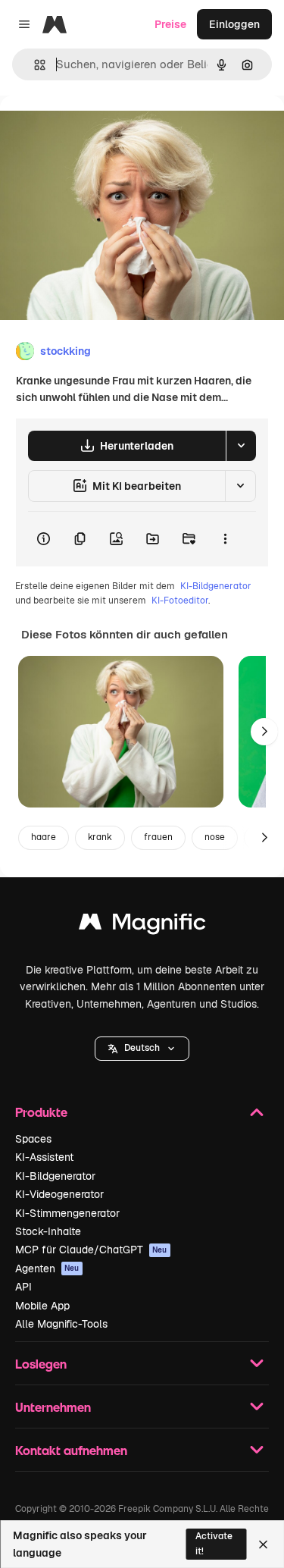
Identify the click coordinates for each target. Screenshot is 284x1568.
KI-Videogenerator (59, 1194)
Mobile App (42, 1305)
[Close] (263, 1544)
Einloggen (234, 24)
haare (43, 837)
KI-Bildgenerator (215, 586)
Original (97, 130)
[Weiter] (264, 732)
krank (100, 837)
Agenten (47, 1268)
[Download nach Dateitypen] (241, 446)
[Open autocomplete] (34, 65)
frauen (158, 837)
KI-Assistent (44, 1157)
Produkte (41, 1112)
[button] (142, 1048)
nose (214, 837)
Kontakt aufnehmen (71, 1450)
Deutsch (142, 1048)
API (23, 1287)
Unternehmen (53, 1407)
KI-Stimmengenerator (67, 1213)
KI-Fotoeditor (179, 600)
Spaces (33, 1139)
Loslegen (41, 1364)
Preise (170, 24)
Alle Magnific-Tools (61, 1324)
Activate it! (214, 1543)
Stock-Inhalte (48, 1231)
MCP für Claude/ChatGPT (91, 1249)
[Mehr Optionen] (225, 539)
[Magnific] (142, 925)
